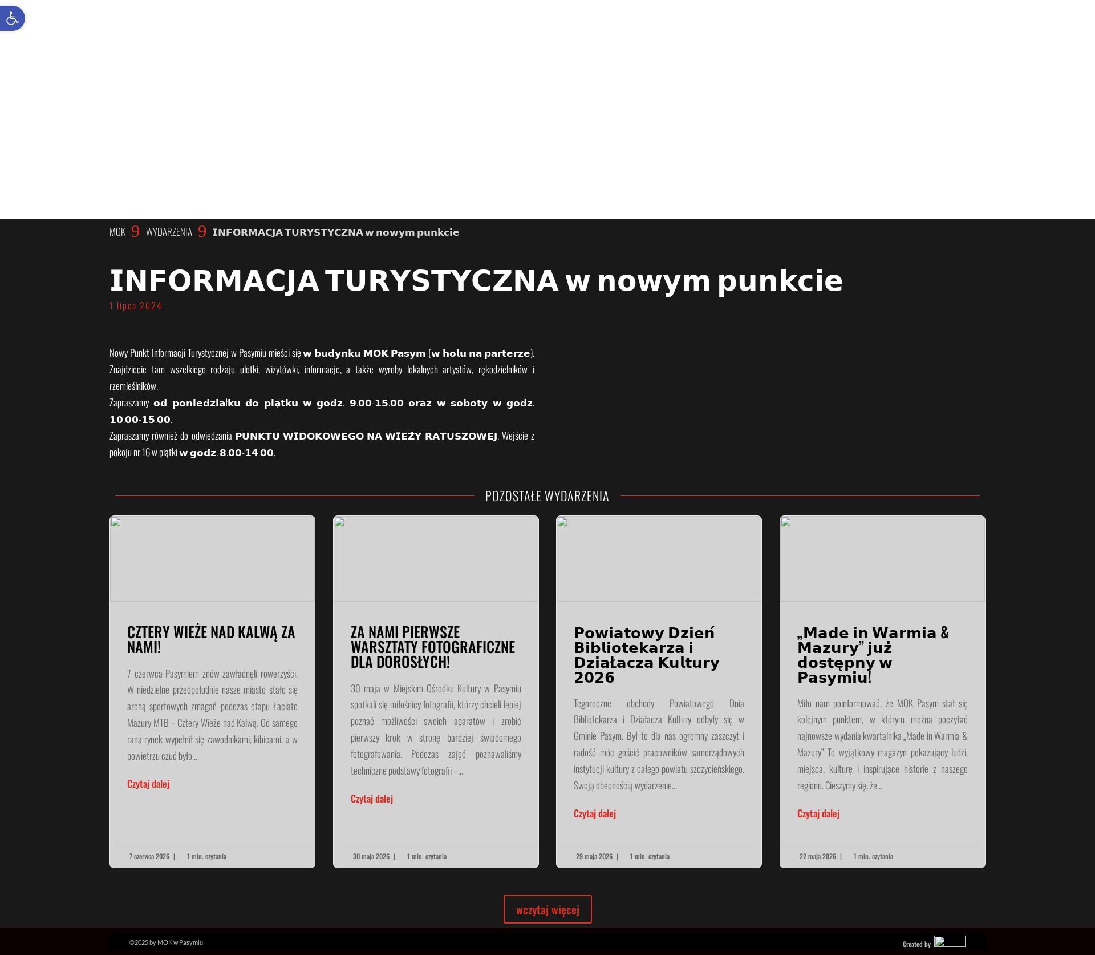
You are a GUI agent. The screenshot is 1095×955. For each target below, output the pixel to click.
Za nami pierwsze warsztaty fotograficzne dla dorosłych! (436, 692)
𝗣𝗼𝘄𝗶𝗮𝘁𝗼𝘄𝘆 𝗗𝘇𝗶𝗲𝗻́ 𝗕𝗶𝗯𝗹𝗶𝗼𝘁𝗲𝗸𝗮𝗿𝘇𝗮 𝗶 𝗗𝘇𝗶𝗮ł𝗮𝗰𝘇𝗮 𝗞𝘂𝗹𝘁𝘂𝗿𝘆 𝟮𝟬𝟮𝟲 (659, 692)
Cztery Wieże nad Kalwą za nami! (212, 692)
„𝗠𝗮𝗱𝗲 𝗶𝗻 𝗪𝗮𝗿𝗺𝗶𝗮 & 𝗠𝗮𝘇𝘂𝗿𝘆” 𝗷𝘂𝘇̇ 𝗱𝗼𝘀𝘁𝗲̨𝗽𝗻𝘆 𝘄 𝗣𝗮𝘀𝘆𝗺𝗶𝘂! (882, 692)
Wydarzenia (169, 231)
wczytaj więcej (547, 909)
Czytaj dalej (148, 783)
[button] (12, 18)
